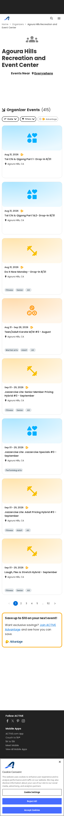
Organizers (18, 24)
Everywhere (43, 73)
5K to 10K (10, 741)
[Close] (59, 761)
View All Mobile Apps (16, 749)
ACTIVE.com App (14, 733)
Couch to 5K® (13, 737)
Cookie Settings (32, 792)
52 (48, 603)
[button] (28, 119)
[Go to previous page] (9, 603)
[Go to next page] (55, 603)
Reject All (32, 801)
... (42, 603)
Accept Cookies (32, 810)
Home (5, 24)
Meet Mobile (12, 745)
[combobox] (10, 119)
